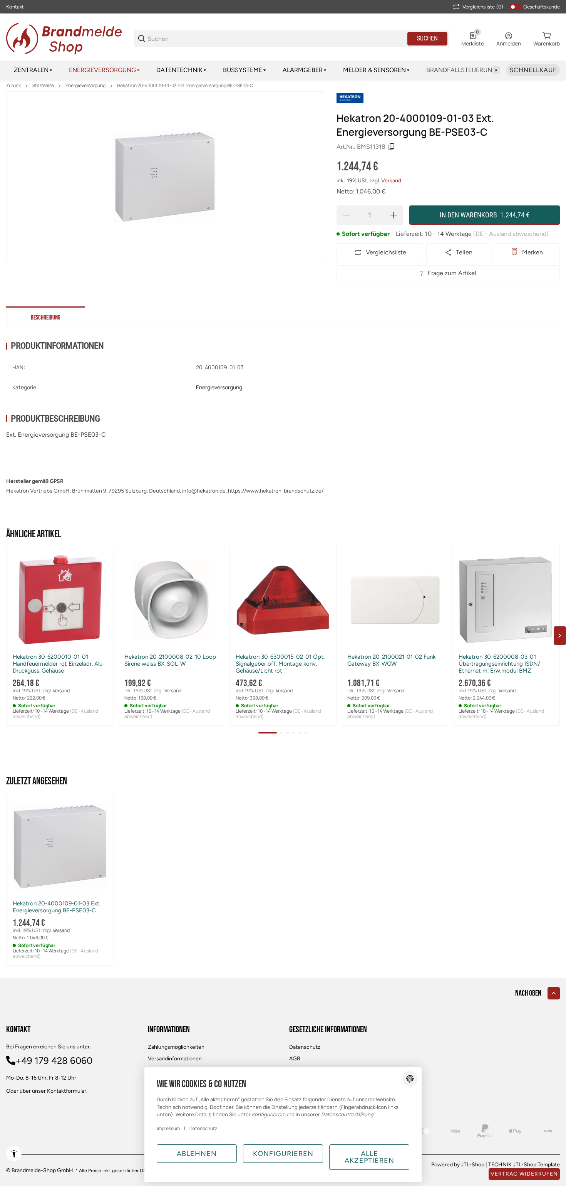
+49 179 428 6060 (53, 1060)
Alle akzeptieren (369, 1157)
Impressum (168, 1128)
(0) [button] (482, 7)
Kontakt (15, 7)
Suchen (427, 38)
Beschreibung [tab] (45, 317)
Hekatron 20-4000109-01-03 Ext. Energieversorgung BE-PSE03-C (185, 85)
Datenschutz (304, 1047)
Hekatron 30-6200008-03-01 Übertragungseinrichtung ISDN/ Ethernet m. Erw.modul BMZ (499, 663)
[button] (60, 599)
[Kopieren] (391, 146)
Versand (391, 180)
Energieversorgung (85, 85)
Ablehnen (197, 1153)
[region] (283, 70)
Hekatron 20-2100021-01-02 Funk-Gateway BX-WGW (392, 660)
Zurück (13, 85)
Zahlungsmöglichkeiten (176, 1047)
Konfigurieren (283, 1153)
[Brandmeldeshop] (64, 38)
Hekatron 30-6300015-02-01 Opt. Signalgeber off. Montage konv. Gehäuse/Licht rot (280, 663)
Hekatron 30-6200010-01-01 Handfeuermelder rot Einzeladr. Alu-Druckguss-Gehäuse (59, 663)
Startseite (43, 85)
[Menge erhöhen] (393, 215)
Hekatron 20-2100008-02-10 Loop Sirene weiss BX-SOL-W (170, 660)
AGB (294, 1058)
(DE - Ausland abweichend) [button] (511, 233)
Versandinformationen (175, 1058)
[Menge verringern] (346, 215)
